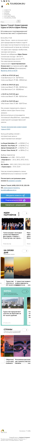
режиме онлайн (14, 181)
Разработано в (19, 437)
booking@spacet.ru (8, 190)
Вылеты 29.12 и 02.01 (9, 71)
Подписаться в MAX (13, 200)
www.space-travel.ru (12, 188)
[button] (23, 213)
